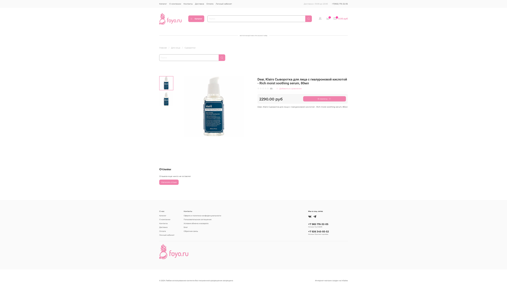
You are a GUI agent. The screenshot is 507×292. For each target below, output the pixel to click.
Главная (163, 48)
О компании (175, 4)
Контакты (188, 4)
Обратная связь (191, 231)
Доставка (199, 4)
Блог (186, 227)
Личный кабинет (224, 4)
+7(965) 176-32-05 (340, 4)
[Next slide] (249, 106)
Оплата (209, 4)
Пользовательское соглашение (198, 219)
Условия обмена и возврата (196, 223)
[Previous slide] (179, 106)
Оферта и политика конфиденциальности (202, 216)
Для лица (175, 48)
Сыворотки (190, 48)
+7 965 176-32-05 (318, 224)
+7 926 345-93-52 (318, 231)
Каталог (163, 4)
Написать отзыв (169, 182)
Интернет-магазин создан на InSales (331, 281)
